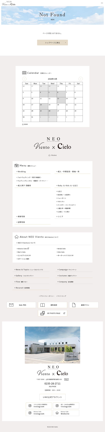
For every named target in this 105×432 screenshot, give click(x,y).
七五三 (60, 191)
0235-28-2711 (52, 383)
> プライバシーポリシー (46, 296)
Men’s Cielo (22, 252)
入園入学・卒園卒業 (64, 208)
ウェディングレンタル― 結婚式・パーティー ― (33, 181)
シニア (60, 216)
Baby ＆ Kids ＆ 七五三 (68, 185)
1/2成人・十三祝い (64, 212)
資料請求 (54, 305)
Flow (22, 281)
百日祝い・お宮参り (64, 195)
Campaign (67, 269)
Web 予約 (22, 305)
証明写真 (21, 222)
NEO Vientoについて (27, 243)
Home (54, 155)
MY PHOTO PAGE (53, 313)
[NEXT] (81, 79)
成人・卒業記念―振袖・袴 (68, 171)
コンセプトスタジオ (24, 255)
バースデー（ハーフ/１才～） (67, 205)
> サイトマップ (61, 296)
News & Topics (29, 269)
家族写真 (21, 216)
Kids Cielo (61, 252)
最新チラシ (85, 305)
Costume (68, 275)
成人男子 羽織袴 (24, 185)
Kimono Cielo (22, 249)
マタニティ (61, 201)
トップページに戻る (52, 42)
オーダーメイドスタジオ (65, 255)
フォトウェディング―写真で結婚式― (30, 177)
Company (66, 281)
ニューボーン (62, 198)
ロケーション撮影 (23, 259)
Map (66, 379)
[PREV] (24, 79)
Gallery (25, 275)
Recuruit (23, 287)
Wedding (22, 171)
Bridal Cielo (62, 249)
